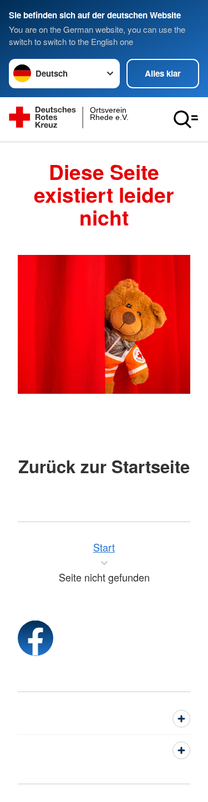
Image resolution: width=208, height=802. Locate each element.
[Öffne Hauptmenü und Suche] (186, 119)
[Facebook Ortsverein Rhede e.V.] (35, 638)
